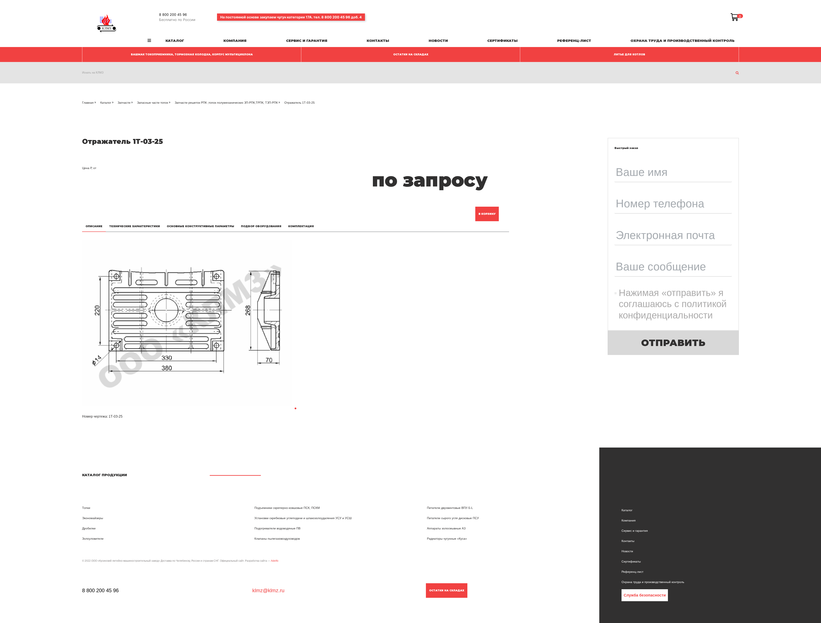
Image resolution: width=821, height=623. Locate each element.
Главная (88, 102)
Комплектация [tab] (301, 226)
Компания (235, 41)
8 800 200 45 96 (173, 14)
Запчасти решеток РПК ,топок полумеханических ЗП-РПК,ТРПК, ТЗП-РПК (226, 102)
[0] (735, 17)
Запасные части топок (152, 102)
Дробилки (89, 528)
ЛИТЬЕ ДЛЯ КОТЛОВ (629, 54)
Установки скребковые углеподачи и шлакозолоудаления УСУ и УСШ (303, 518)
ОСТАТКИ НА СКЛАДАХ (410, 54)
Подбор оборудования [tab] (261, 226)
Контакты (378, 41)
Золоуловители (92, 538)
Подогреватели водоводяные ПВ (277, 528)
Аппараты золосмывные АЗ (446, 528)
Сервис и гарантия (306, 41)
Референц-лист (574, 41)
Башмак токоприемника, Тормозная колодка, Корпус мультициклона (192, 54)
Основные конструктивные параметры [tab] (200, 226)
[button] (295, 408)
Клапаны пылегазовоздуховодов (277, 538)
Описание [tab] (94, 226)
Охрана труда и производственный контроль (683, 41)
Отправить (673, 342)
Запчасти (124, 102)
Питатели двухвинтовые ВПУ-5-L (450, 508)
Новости (438, 41)
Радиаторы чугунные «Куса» (447, 538)
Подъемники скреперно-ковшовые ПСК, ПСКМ (287, 508)
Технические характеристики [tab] (134, 226)
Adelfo (274, 560)
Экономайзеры (92, 518)
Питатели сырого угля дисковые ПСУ (453, 518)
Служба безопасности (645, 595)
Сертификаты (502, 41)
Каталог (174, 41)
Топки (86, 508)
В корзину (487, 213)
